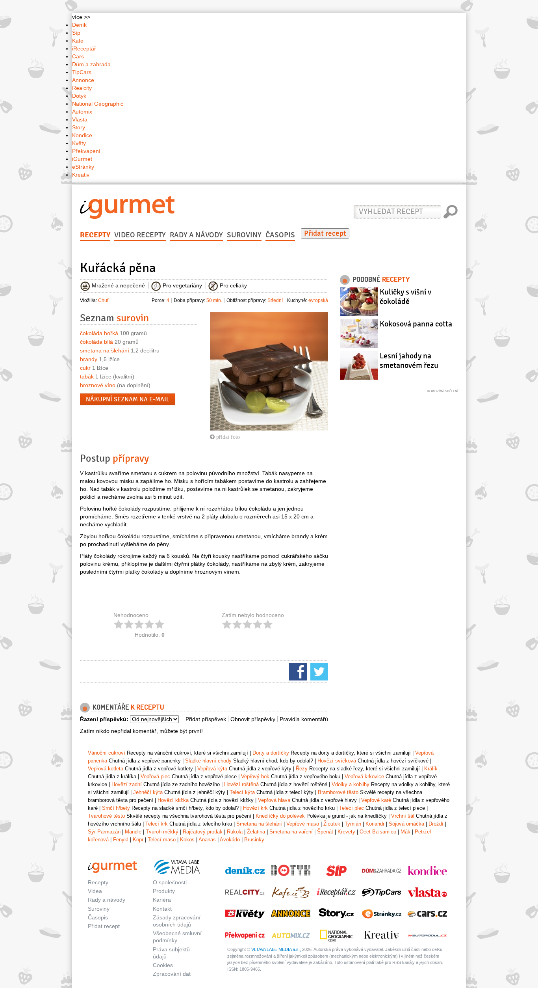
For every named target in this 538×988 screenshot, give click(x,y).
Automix (82, 111)
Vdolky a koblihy (350, 784)
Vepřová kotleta (105, 769)
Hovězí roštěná (241, 784)
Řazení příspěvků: (104, 719)
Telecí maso (162, 840)
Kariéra (162, 900)
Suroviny (244, 235)
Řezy (302, 769)
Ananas (207, 840)
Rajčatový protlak (203, 832)
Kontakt (162, 909)
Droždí (436, 824)
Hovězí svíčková (336, 761)
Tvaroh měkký (162, 832)
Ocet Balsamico (378, 832)
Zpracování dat (172, 974)
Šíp (76, 33)
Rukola (235, 832)
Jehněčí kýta (148, 792)
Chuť (103, 300)
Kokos (187, 840)
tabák (87, 376)
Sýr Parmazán (104, 832)
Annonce (83, 80)
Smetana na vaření (291, 832)
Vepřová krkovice (364, 776)
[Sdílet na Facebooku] (297, 671)
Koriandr (374, 824)
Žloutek (331, 824)
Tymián (353, 824)
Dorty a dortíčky (270, 753)
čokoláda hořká (99, 333)
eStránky (83, 167)
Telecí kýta (242, 792)
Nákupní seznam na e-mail (127, 399)
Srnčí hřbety (116, 808)
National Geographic (97, 104)
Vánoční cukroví (106, 753)
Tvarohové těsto (106, 816)
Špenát (325, 832)
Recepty (95, 235)
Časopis (280, 235)
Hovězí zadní (126, 784)
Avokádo (230, 840)
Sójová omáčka (406, 824)
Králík (431, 769)
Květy (79, 143)
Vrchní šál (402, 816)
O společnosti (170, 882)
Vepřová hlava (274, 800)
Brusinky (254, 840)
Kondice (82, 135)
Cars (78, 56)
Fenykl (120, 840)
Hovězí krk (255, 808)
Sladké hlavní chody (208, 761)
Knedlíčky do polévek (280, 816)
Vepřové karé (376, 800)
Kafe (77, 40)
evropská (318, 300)
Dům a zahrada (91, 64)
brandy (88, 359)
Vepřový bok (255, 776)
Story (78, 127)
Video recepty (140, 235)
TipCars (81, 72)
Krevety (346, 832)
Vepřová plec (155, 776)
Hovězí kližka (173, 800)
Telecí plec (351, 808)
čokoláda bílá (96, 342)
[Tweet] (318, 671)
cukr (85, 368)
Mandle (133, 832)
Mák (405, 832)
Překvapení (86, 151)
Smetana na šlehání (259, 824)
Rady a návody (196, 235)
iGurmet (82, 159)
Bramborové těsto (338, 792)
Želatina (256, 832)
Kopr (138, 840)
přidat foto (227, 437)
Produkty (164, 891)
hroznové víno (97, 385)
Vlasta (79, 119)
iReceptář (84, 48)
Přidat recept (325, 233)
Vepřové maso (302, 824)
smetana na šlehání (104, 350)
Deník (79, 25)
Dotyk (79, 96)
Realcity (82, 88)
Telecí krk (156, 824)
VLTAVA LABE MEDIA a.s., (276, 949)
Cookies (163, 965)
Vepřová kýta (212, 769)
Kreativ (80, 175)
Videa (95, 891)
